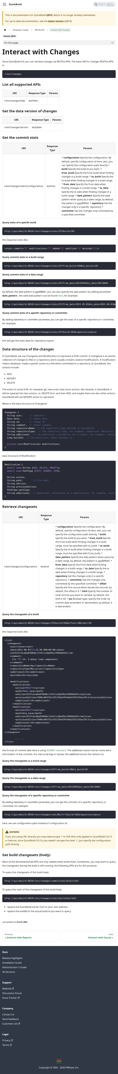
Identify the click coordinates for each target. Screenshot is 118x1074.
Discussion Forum (12, 993)
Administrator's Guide (14, 967)
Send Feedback (10, 1019)
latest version (56, 21)
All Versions (8, 971)
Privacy (6, 1040)
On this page (11, 42)
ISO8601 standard (56, 750)
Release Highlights (12, 958)
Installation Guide (12, 962)
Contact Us (8, 1014)
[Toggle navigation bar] (4, 4)
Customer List (9, 1023)
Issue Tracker (9, 997)
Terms (5, 1045)
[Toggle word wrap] (106, 304)
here (60, 295)
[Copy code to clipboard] (112, 73)
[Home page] (5, 30)
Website (6, 988)
